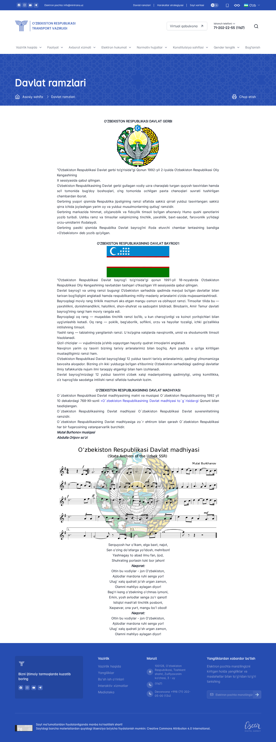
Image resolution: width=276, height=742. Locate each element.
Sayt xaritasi (197, 5)
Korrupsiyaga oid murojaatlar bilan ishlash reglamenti (40, 166)
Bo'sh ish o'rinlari (111, 679)
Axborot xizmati (80, 47)
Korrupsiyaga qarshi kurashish (41, 155)
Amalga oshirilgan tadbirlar (236, 128)
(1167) (158, 683)
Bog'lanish (252, 47)
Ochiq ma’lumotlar (32, 145)
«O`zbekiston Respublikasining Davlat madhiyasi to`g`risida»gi (149, 401)
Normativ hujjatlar (150, 47)
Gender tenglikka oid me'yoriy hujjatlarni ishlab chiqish (238, 139)
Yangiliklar (106, 673)
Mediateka (106, 692)
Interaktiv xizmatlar (113, 686)
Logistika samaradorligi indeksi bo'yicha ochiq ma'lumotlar (126, 108)
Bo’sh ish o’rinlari (31, 127)
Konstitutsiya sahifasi (188, 47)
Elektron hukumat (114, 47)
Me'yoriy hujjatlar (31, 118)
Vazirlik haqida (26, 47)
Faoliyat (53, 47)
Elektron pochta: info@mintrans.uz (63, 5)
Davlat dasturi (29, 136)
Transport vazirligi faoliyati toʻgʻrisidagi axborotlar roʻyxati (94, 116)
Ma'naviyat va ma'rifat (35, 196)
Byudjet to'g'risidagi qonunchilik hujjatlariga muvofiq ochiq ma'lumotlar (42, 182)
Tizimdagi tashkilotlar (34, 109)
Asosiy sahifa (32, 97)
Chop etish (247, 97)
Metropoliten (59, 109)
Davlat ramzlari (142, 5)
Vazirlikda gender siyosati (235, 110)
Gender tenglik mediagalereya (238, 151)
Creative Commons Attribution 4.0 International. (179, 728)
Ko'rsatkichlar (226, 119)
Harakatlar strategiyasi (170, 5)
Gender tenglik (224, 47)
